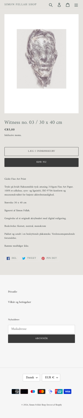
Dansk (30, 377)
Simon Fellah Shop (20, 4)
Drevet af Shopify (54, 405)
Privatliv (12, 291)
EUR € (49, 377)
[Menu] (76, 5)
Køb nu (41, 162)
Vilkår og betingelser (19, 302)
